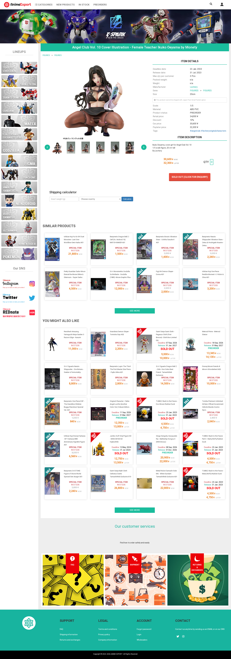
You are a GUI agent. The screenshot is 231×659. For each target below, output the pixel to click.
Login (139, 634)
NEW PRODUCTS (65, 4)
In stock (84, 4)
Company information (107, 640)
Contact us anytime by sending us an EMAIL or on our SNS (200, 629)
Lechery (194, 87)
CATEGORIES (44, 4)
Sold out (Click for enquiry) (190, 176)
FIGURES (46, 55)
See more (135, 310)
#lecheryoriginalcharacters (213, 131)
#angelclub (195, 131)
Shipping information (69, 634)
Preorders (100, 4)
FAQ (61, 629)
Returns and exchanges (70, 640)
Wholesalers (142, 640)
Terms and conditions (107, 629)
